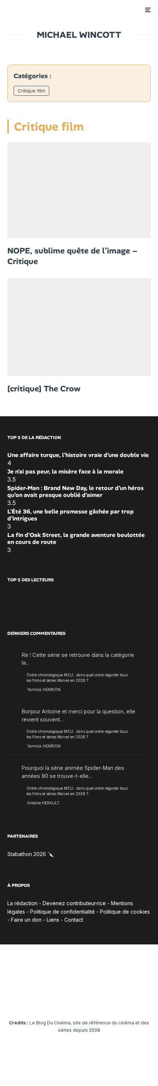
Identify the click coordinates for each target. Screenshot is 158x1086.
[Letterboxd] (108, 1000)
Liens (53, 920)
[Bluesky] (93, 1000)
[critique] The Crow (43, 388)
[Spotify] (122, 1000)
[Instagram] (50, 1000)
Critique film (31, 91)
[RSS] (136, 1000)
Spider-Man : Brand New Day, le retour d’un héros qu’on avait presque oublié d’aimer (75, 491)
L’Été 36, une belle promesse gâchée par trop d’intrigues (70, 515)
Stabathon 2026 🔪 (30, 854)
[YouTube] (65, 1000)
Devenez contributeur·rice (74, 903)
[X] (36, 1000)
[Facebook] (22, 1000)
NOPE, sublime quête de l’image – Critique (72, 256)
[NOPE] (79, 190)
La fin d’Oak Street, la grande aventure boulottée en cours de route (76, 538)
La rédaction (22, 903)
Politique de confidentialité (62, 911)
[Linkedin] (79, 1000)
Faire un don (26, 920)
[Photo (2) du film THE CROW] (79, 327)
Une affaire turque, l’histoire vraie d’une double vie (78, 455)
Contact (73, 920)
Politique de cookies (125, 911)
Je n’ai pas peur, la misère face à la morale (65, 471)
